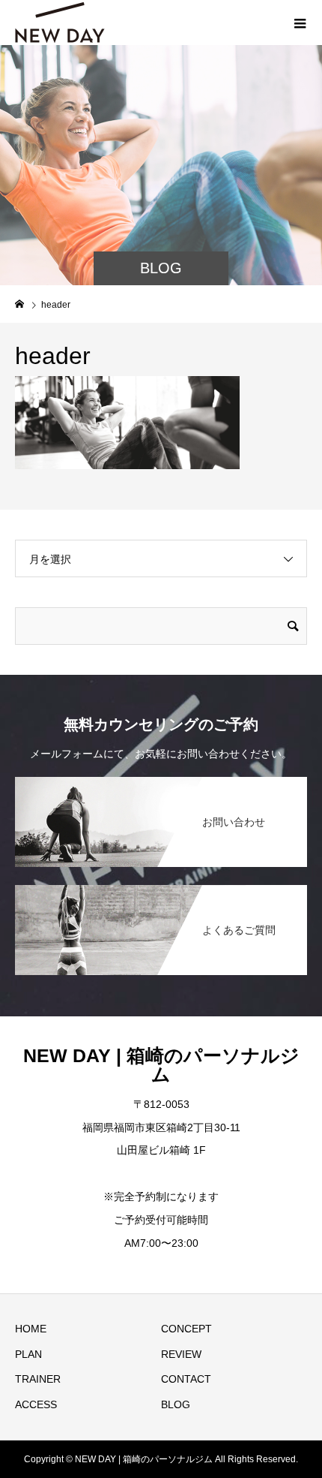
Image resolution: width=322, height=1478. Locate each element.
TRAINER (38, 1379)
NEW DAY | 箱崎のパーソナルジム (161, 1065)
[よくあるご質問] (161, 886)
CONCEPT (186, 1329)
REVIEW (181, 1354)
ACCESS (36, 1404)
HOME (30, 1329)
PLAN (28, 1354)
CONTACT (186, 1379)
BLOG (175, 1404)
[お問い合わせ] (161, 778)
